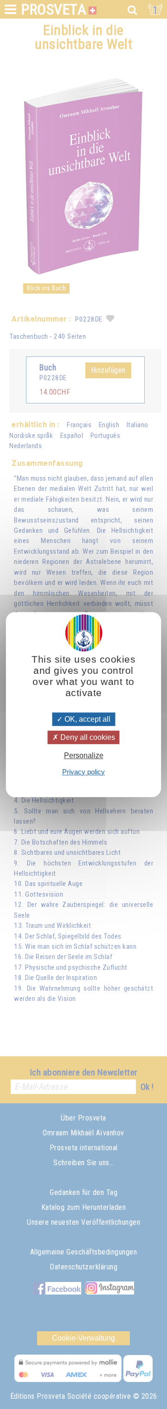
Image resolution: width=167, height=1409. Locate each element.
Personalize (83, 756)
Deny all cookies (86, 737)
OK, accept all (86, 719)
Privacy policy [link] (83, 772)
